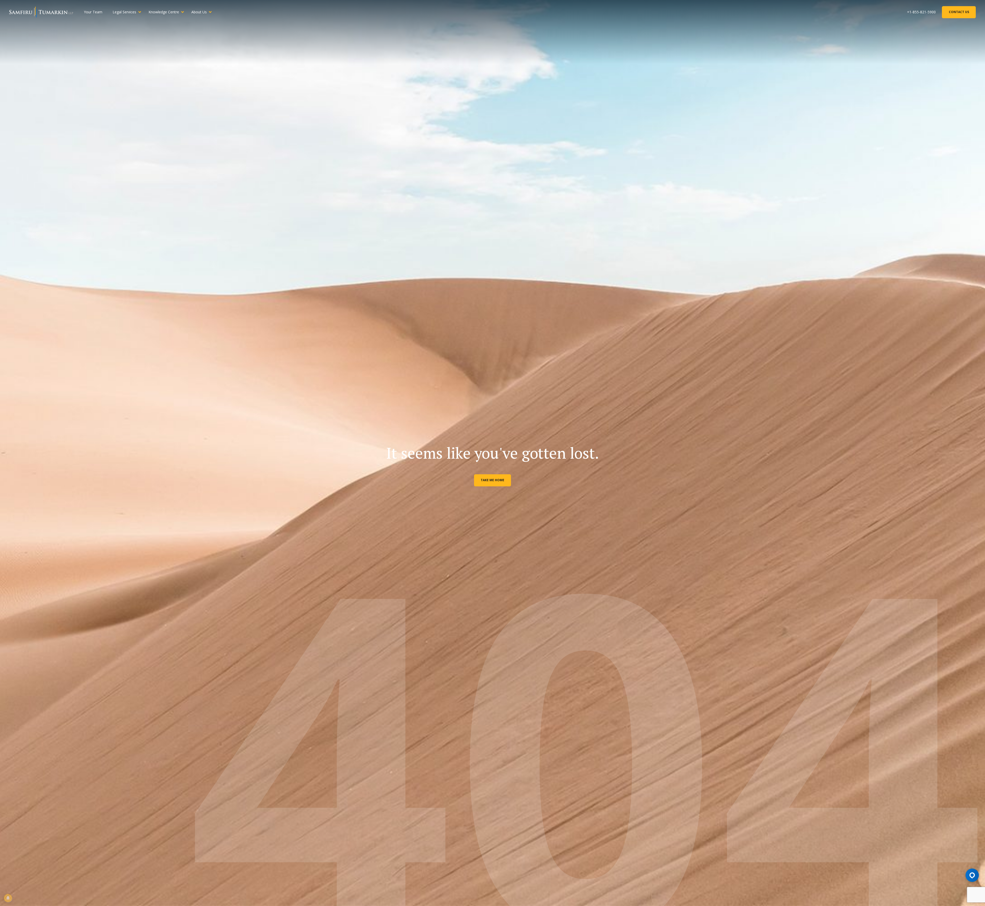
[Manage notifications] (8, 898)
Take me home (492, 480)
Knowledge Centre (164, 11)
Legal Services (124, 11)
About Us (199, 11)
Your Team (93, 11)
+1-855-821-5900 (921, 11)
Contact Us (959, 12)
